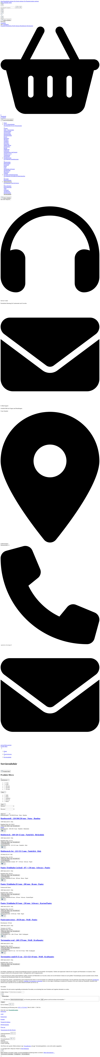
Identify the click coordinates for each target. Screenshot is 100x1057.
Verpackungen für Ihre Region (8, 1030)
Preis (2, 804)
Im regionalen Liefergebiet (35, 981)
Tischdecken (95, 979)
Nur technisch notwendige (7, 1054)
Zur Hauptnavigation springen (31, 1)
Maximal (7, 809)
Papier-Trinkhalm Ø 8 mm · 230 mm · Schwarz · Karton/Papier (26, 903)
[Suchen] (17, 7)
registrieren (6, 24)
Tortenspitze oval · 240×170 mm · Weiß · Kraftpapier (22, 940)
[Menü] (2, 4)
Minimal (7, 806)
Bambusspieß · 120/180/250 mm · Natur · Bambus (20, 818)
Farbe (2, 792)
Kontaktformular (13, 1010)
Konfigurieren (17, 1054)
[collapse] (13, 1033)
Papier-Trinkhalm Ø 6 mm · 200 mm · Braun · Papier (22, 884)
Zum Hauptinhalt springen (7, 1)
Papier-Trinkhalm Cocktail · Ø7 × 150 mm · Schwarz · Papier (25, 868)
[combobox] (8, 8)
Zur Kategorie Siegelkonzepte (11, 159)
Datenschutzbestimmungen (17, 999)
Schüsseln (26, 981)
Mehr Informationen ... (49, 1052)
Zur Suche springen (19, 1)
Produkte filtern (6, 771)
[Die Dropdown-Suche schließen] (20, 7)
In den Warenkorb (5, 843)
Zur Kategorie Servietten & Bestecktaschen (14, 176)
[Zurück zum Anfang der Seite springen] (2, 1050)
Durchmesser (4, 780)
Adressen (17, 26)
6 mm (7, 783)
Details (2, 827)
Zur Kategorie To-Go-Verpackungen (13, 125)
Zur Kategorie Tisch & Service (11, 183)
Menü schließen (7, 20)
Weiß (7, 795)
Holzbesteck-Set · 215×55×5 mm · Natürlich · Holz (21, 851)
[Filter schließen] (1, 778)
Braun (7, 801)
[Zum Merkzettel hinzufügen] (3, 831)
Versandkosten (27, 1046)
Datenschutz (4, 1016)
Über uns (3, 1027)
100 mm (8, 786)
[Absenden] (2, 994)
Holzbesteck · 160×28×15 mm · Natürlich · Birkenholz (22, 835)
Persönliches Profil (10, 26)
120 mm (8, 787)
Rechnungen (30, 26)
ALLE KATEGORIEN (8, 120)
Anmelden (3, 23)
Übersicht (3, 26)
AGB (42, 999)
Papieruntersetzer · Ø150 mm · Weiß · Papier (19, 920)
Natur (7, 796)
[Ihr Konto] (2, 17)
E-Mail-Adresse (5, 992)
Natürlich (8, 798)
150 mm (8, 789)
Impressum (3, 1011)
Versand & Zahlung (5, 1022)
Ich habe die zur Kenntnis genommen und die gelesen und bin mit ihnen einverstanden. (34, 999)
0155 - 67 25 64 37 (23, 1007)
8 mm (7, 784)
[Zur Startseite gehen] (6, 2)
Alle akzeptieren (25, 1054)
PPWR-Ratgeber (5, 1024)
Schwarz (8, 799)
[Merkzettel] (1, 15)
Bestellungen (23, 26)
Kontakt (3, 1019)
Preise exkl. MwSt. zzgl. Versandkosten (10, 826)
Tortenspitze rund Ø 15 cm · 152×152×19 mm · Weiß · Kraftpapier (27, 957)
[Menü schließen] (4, 127)
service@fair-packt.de (6, 745)
